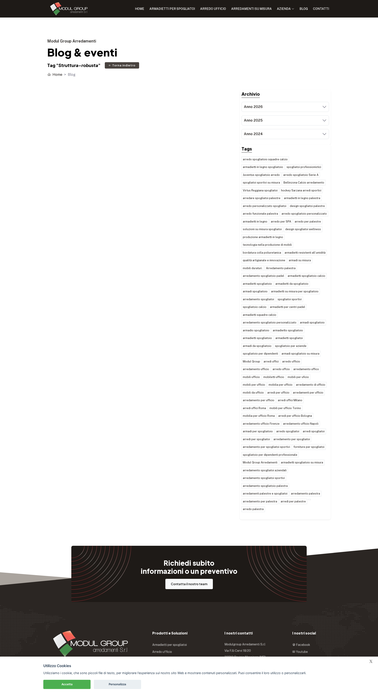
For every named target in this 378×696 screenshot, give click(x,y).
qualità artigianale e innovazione (264, 260)
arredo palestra (253, 509)
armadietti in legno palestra (302, 198)
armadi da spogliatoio (257, 346)
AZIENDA (284, 9)
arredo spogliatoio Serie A (300, 175)
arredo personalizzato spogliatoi (264, 206)
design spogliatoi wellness (303, 229)
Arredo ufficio (213, 9)
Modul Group (251, 361)
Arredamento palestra (281, 268)
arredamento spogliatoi (258, 299)
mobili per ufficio (254, 384)
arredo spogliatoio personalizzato (304, 213)
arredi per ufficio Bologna (295, 415)
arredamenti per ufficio (308, 392)
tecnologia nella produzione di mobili (267, 244)
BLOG (303, 9)
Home (57, 74)
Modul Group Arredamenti (260, 462)
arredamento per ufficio (258, 400)
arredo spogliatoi (287, 431)
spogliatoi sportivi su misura (261, 182)
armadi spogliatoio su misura (300, 353)
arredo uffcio (281, 369)
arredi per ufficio (278, 392)
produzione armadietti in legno (263, 237)
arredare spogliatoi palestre (261, 198)
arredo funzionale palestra (260, 213)
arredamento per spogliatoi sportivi (266, 447)
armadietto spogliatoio (288, 330)
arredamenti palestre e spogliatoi (265, 493)
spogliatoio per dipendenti (260, 353)
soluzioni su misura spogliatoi (262, 229)
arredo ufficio (291, 361)
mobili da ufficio (253, 392)
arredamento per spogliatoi (291, 439)
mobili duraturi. (252, 268)
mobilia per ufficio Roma (259, 415)
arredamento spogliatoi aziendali (265, 470)
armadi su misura (300, 260)
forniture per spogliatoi (309, 447)
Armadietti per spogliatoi (172, 9)
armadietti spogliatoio (257, 283)
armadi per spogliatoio (258, 431)
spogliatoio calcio (254, 307)
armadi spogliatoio (255, 291)
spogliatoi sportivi (290, 299)
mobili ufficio (251, 377)
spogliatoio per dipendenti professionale (270, 454)
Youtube (301, 652)
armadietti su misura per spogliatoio (294, 291)
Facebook (302, 645)
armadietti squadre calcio (259, 314)
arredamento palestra (305, 493)
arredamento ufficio (256, 369)
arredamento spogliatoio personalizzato (269, 322)
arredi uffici (271, 361)
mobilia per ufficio (280, 384)
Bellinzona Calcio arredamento (304, 182)
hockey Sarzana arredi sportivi (301, 190)
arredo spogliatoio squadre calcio (265, 159)
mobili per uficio (298, 377)
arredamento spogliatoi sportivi (264, 478)
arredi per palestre (293, 501)
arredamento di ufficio (310, 384)
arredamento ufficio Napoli (300, 423)
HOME (139, 9)
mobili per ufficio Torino (285, 408)
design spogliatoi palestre (307, 206)
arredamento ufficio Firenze (261, 423)
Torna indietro (123, 65)
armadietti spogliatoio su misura (302, 462)
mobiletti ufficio (273, 377)
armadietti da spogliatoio (291, 283)
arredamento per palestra (260, 501)
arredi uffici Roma (254, 408)
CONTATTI (321, 9)
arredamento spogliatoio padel (263, 275)
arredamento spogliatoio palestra (265, 486)
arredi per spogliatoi (256, 439)
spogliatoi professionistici (304, 167)
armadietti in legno (255, 221)
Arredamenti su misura (251, 9)
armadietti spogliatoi (289, 338)
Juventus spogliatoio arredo (261, 175)
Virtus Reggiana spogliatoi (260, 190)
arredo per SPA (281, 221)
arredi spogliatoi (314, 431)
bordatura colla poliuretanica (262, 252)
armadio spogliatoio (256, 330)
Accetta (67, 684)
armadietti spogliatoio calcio (306, 275)
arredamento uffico (306, 369)
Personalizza (117, 684)
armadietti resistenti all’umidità (305, 252)
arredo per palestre (308, 221)
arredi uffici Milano (290, 400)
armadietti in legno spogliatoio (263, 167)
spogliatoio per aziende (290, 346)
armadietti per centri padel (287, 307)
